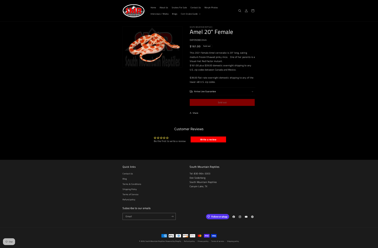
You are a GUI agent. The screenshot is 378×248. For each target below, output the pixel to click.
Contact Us (128, 173)
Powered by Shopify (173, 241)
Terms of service (217, 241)
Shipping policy (233, 241)
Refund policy (129, 199)
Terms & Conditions (132, 184)
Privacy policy (203, 241)
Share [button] (195, 112)
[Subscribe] (172, 216)
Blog (125, 178)
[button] (190, 14)
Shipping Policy (130, 189)
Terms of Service (131, 194)
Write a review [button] (208, 139)
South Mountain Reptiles (155, 241)
